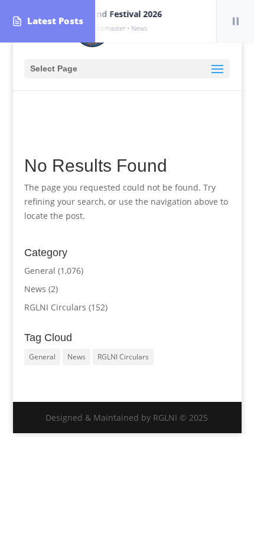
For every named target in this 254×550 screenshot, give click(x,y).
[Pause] (235, 21)
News (35, 288)
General (40, 270)
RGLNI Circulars (55, 307)
